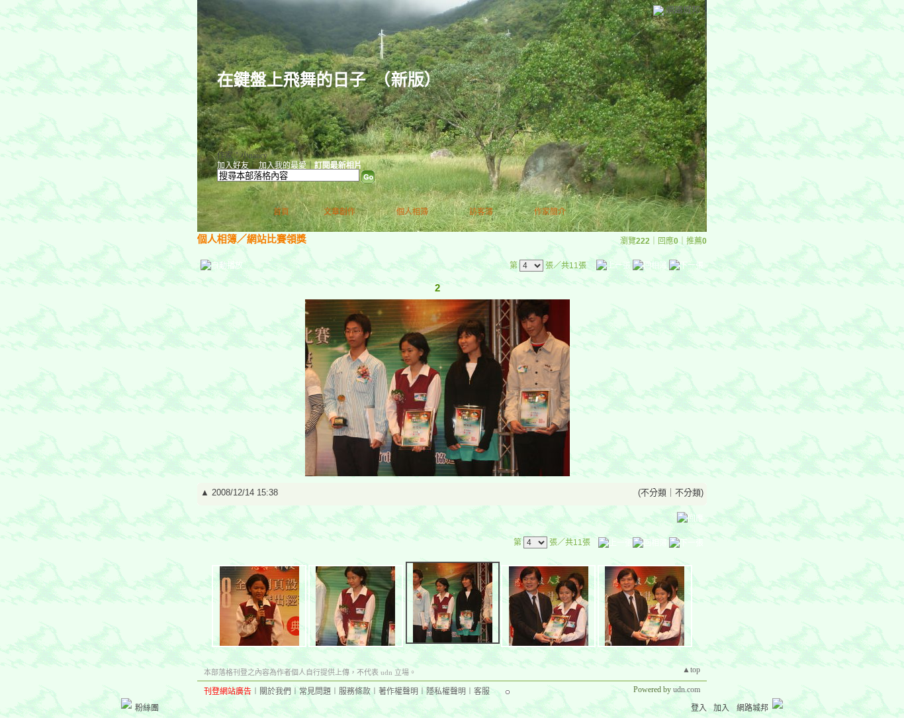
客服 (482, 691)
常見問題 (315, 691)
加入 (721, 708)
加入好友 (233, 165)
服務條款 (355, 691)
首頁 (281, 212)
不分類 (653, 492)
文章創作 (339, 212)
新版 (407, 80)
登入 (699, 708)
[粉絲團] (126, 703)
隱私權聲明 (446, 691)
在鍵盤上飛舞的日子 (291, 80)
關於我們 (275, 691)
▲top (691, 669)
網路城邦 (683, 10)
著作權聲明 (398, 691)
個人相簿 (412, 212)
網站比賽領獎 (276, 238)
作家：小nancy (242, 155)
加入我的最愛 (282, 165)
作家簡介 (550, 212)
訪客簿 (481, 212)
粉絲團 (147, 708)
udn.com (686, 689)
